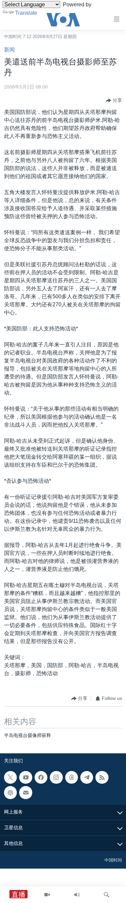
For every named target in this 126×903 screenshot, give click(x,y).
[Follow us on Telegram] (86, 777)
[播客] (10, 792)
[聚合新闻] (101, 777)
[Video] (47, 894)
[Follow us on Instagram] (56, 777)
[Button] (114, 101)
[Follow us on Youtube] (25, 777)
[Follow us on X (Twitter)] (10, 777)
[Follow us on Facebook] (41, 777)
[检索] (106, 894)
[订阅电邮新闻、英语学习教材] (25, 792)
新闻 (9, 49)
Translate (26, 13)
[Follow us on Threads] (71, 777)
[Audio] (77, 894)
